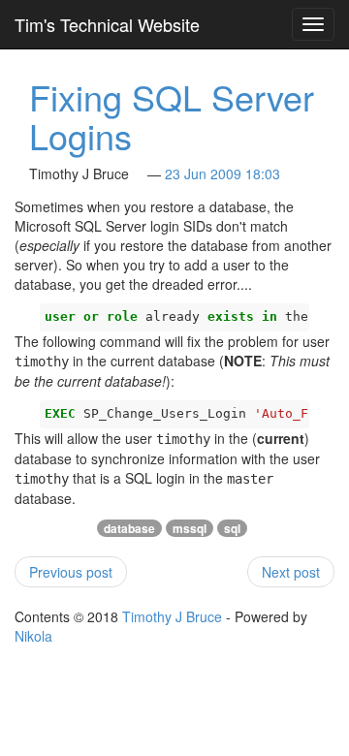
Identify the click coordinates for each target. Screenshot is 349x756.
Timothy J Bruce (172, 616)
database (129, 528)
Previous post (70, 572)
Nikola (33, 636)
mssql (189, 528)
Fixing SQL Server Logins (171, 116)
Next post (291, 572)
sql (232, 528)
